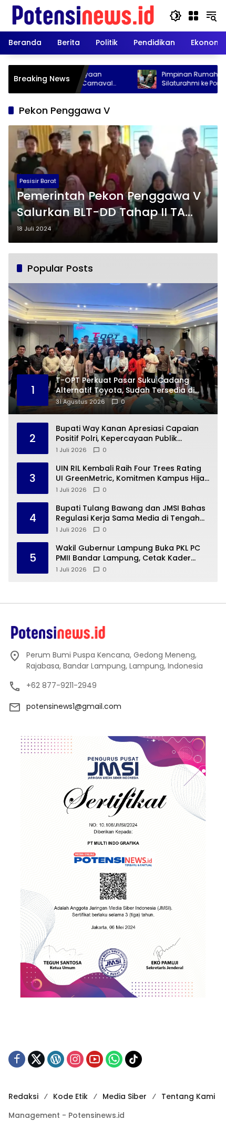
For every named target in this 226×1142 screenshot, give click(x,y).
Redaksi (23, 1096)
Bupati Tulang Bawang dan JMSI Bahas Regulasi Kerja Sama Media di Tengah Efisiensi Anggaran (131, 513)
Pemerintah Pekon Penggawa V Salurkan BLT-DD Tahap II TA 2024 (109, 204)
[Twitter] (36, 1059)
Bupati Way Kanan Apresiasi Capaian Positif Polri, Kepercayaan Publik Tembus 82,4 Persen (127, 434)
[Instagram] (75, 1059)
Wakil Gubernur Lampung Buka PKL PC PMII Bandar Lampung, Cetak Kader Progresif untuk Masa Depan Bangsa (128, 553)
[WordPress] (55, 1059)
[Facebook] (16, 1059)
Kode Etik (70, 1096)
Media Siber (124, 1096)
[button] (175, 15)
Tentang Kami (188, 1096)
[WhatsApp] (114, 1059)
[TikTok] (133, 1059)
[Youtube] (94, 1059)
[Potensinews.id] (83, 15)
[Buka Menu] (193, 15)
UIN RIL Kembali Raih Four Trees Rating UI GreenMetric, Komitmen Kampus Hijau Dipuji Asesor (132, 474)
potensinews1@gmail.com (73, 706)
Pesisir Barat (37, 181)
